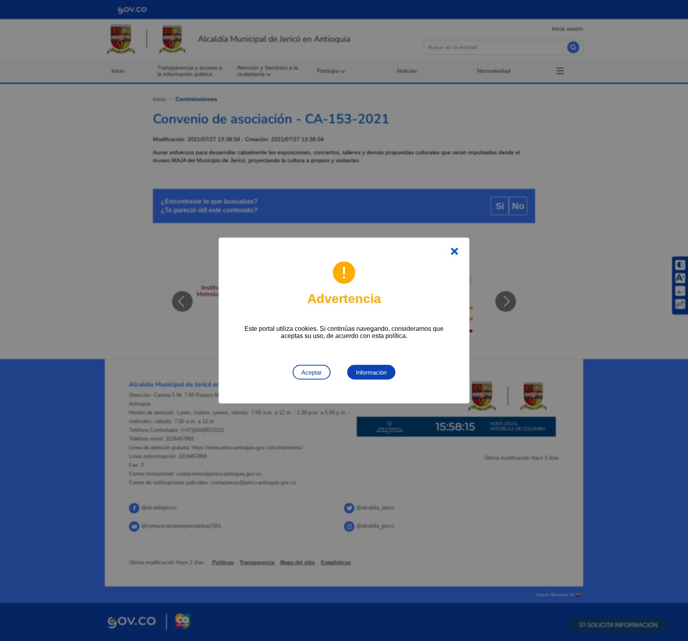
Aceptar (311, 372)
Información (371, 372)
